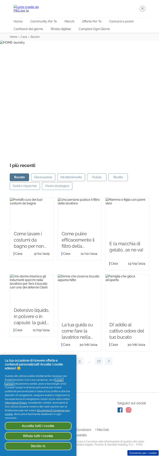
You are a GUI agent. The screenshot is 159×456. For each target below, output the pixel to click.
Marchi (69, 21)
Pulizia (96, 177)
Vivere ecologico (57, 186)
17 (98, 362)
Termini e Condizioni (77, 430)
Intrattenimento (71, 177)
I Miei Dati (102, 430)
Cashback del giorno (28, 29)
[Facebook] (120, 410)
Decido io (38, 446)
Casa (24, 36)
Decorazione (43, 177)
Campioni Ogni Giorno (94, 29)
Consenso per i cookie (143, 452)
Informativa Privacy (16, 402)
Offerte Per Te (91, 21)
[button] (142, 9)
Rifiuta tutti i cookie (38, 436)
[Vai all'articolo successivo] (108, 361)
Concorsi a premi (121, 21)
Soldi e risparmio (25, 186)
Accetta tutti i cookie (38, 426)
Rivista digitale (61, 29)
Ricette (118, 177)
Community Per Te (43, 21)
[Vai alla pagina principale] (29, 8)
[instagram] (128, 410)
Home (18, 21)
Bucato (35, 36)
